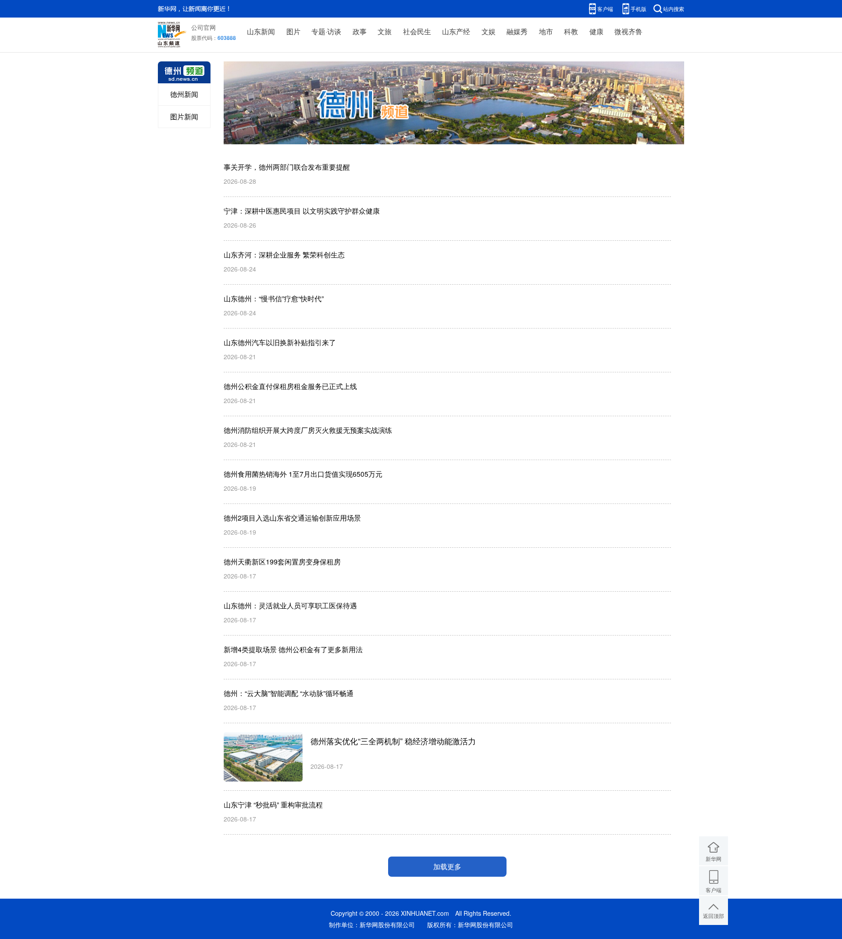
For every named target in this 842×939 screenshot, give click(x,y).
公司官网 (203, 27)
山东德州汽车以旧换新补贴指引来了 (280, 342)
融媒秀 (517, 31)
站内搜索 (673, 8)
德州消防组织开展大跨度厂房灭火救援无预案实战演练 (308, 430)
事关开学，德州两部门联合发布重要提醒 (287, 167)
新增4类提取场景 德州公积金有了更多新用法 (293, 649)
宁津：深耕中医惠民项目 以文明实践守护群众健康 (302, 211)
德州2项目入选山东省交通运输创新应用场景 (292, 518)
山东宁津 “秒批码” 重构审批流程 (273, 805)
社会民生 (417, 31)
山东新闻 (261, 31)
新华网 (713, 858)
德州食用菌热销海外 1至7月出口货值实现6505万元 (303, 474)
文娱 (489, 31)
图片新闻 (184, 116)
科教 (571, 31)
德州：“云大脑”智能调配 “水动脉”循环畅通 (288, 693)
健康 (596, 31)
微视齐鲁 (628, 31)
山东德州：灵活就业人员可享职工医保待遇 (290, 605)
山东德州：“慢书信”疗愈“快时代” (274, 298)
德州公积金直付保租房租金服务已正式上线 (290, 386)
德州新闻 (184, 94)
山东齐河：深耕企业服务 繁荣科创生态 (284, 255)
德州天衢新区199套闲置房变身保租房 (282, 562)
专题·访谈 (326, 31)
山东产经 (456, 31)
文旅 (385, 31)
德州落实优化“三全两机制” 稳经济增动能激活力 (393, 740)
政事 (360, 31)
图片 (293, 31)
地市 (546, 31)
